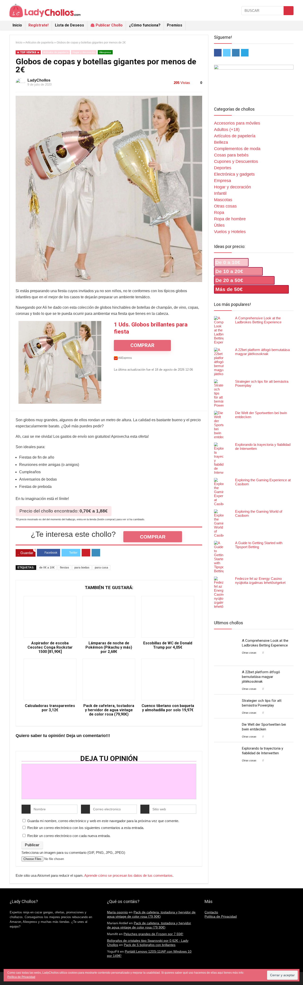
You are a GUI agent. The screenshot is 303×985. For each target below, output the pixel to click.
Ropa (219, 212)
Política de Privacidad (221, 916)
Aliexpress (105, 52)
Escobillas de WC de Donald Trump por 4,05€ (167, 645)
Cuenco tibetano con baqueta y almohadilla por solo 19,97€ (168, 708)
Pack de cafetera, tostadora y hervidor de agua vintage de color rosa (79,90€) (108, 710)
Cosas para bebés (231, 155)
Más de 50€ (229, 289)
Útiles (219, 225)
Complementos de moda (237, 148)
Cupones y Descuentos (236, 161)
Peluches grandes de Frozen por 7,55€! (153, 934)
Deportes (222, 167)
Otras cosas (225, 206)
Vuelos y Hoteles (230, 231)
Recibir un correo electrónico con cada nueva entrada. (69, 836)
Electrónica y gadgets (234, 174)
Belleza (221, 142)
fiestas (64, 567)
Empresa (222, 180)
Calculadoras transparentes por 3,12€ (50, 708)
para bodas (81, 567)
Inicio (17, 25)
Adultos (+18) (227, 129)
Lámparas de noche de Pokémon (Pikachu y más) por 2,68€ (108, 647)
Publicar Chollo (109, 25)
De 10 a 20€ (229, 271)
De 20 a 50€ (229, 280)
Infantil (220, 193)
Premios (174, 25)
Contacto (211, 912)
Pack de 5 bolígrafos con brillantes (149, 945)
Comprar (152, 536)
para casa (101, 567)
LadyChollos (38, 80)
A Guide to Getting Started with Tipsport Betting (258, 545)
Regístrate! (38, 25)
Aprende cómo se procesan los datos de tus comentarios (128, 875)
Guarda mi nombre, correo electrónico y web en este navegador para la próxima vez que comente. (103, 821)
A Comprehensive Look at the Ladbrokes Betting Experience (258, 320)
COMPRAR (142, 345)
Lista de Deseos (69, 25)
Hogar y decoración (83, 52)
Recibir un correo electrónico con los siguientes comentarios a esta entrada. (85, 828)
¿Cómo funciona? (144, 25)
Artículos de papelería (39, 42)
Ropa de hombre (230, 219)
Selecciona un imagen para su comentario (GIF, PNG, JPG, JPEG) (73, 852)
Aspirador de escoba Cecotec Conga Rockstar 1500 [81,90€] (50, 647)
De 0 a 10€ (227, 262)
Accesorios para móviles (237, 123)
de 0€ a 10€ (47, 567)
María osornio (117, 912)
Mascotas (223, 199)
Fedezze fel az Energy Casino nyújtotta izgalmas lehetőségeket (260, 581)
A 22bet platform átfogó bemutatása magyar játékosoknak (262, 352)
